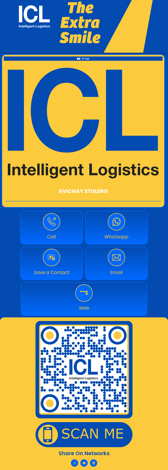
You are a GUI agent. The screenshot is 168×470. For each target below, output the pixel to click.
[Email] (116, 257)
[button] (74, 463)
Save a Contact (51, 272)
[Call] (51, 221)
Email (116, 272)
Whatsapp (116, 237)
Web (84, 308)
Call (51, 237)
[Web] (84, 293)
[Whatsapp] (116, 221)
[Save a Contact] (51, 257)
